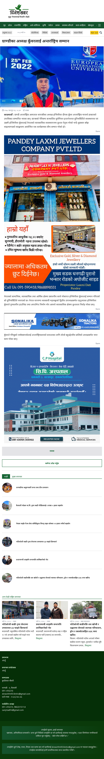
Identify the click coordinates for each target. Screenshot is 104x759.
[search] (100, 32)
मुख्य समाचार (17, 477)
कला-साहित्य (80, 25)
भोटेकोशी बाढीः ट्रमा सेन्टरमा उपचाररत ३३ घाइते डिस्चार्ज (36, 542)
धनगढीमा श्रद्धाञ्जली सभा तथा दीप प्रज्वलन (32, 487)
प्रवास (57, 25)
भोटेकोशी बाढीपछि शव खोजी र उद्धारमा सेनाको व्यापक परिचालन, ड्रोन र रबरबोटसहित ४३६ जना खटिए (53, 578)
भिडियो (44, 33)
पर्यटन (50, 25)
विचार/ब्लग (66, 33)
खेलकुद (91, 25)
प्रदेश (10, 25)
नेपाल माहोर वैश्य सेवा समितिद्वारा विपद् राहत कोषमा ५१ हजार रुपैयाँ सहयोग (43, 524)
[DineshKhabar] (19, 9)
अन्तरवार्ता (54, 33)
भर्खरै (6, 477)
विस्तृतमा (18, 638)
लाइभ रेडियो (78, 33)
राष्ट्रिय (25, 25)
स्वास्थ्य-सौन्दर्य (67, 25)
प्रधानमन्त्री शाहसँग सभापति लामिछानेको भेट (32, 560)
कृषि (44, 25)
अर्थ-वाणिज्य (35, 25)
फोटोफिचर (34, 33)
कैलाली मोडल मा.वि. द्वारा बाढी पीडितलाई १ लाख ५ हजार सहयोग (39, 505)
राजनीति (17, 25)
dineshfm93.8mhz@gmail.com (66, 747)
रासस (52, 451)
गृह (4, 25)
